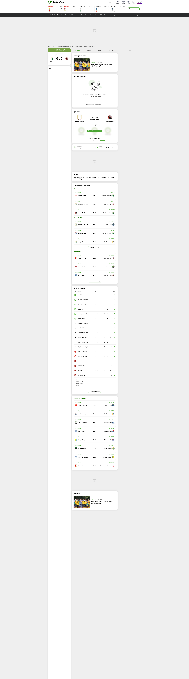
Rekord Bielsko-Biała (83, 342)
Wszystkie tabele (94, 391)
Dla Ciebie (52, 15)
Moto (121, 15)
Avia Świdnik (81, 328)
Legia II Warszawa (82, 351)
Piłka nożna (60, 15)
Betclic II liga (70, 46)
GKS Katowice (94, 62)
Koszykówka (115, 15)
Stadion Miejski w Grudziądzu (106, 148)
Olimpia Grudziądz (82, 337)
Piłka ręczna (107, 15)
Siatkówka (72, 15)
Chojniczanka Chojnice (83, 347)
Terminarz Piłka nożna (62, 46)
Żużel (78, 15)
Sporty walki (93, 15)
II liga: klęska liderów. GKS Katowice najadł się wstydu (101, 65)
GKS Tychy (80, 309)
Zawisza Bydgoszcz (83, 299)
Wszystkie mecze (94, 247)
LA (125, 15)
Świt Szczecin (81, 375)
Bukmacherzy (84, 15)
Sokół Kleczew (81, 365)
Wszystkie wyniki (133, 8)
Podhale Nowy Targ (83, 332)
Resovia (80, 370)
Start (49, 46)
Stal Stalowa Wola (82, 356)
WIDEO (100, 15)
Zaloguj (139, 2)
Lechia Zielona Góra (83, 323)
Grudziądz (79, 148)
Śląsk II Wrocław (82, 361)
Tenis (66, 15)
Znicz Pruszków (82, 304)
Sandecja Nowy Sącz (83, 314)
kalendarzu (102, 140)
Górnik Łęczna (81, 318)
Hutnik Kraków (81, 295)
